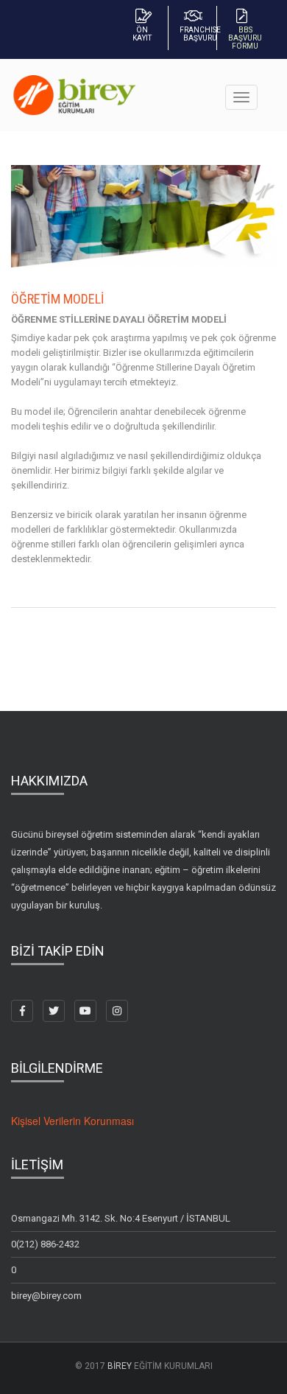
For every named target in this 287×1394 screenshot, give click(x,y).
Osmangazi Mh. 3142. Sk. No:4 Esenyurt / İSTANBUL (120, 1218)
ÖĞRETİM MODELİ (57, 299)
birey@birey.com (46, 1295)
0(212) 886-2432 (45, 1244)
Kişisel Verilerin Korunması (72, 1120)
